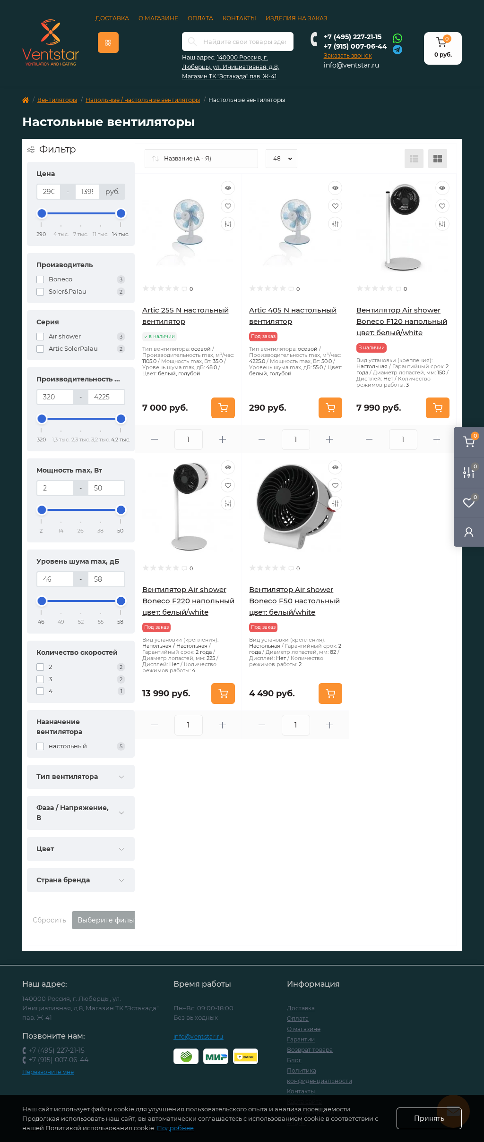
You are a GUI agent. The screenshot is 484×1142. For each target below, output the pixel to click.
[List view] (414, 158)
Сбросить (49, 920)
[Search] (192, 41)
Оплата (200, 18)
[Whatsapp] (397, 38)
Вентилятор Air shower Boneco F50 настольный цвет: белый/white (294, 601)
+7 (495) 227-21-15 (352, 37)
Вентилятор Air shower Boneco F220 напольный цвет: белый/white (188, 601)
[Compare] (228, 224)
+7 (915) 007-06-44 (355, 46)
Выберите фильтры (112, 920)
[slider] (41, 213)
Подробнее (175, 1128)
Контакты (239, 18)
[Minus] (154, 439)
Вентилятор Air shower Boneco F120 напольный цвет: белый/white (401, 321)
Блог (294, 1060)
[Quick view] (228, 188)
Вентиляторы (57, 99)
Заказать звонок (348, 55)
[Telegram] (397, 49)
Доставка (112, 18)
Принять (429, 1118)
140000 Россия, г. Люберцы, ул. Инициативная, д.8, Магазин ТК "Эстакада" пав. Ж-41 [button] (230, 67)
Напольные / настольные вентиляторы (143, 99)
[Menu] (108, 42)
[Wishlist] (228, 206)
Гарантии (301, 1039)
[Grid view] (437, 158)
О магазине (158, 18)
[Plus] (222, 439)
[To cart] (223, 408)
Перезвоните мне (48, 1071)
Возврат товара (310, 1049)
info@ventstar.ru (351, 65)
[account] (469, 532)
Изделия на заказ (297, 18)
